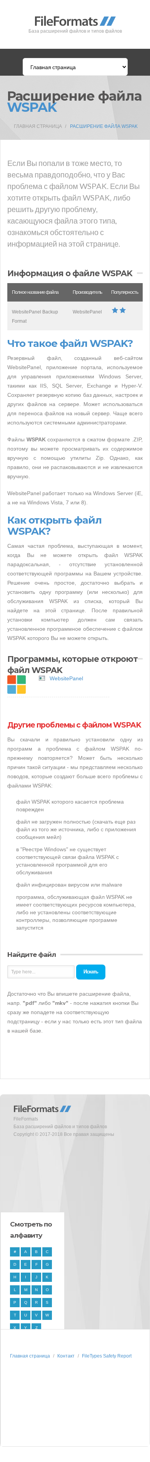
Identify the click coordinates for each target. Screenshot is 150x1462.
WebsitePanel (66, 678)
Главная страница (38, 126)
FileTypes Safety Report (107, 1356)
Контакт (66, 1356)
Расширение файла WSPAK (104, 126)
